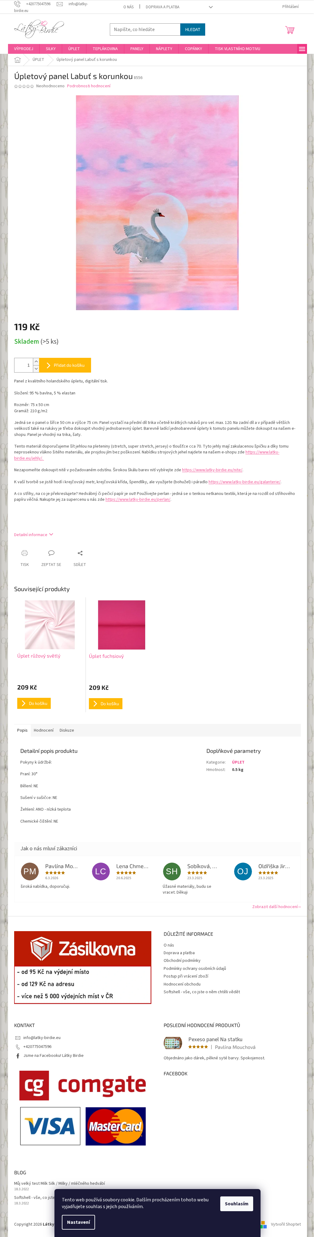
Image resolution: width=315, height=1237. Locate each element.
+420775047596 (37, 1047)
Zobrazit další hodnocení (275, 907)
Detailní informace (30, 535)
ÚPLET (238, 762)
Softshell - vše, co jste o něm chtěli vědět (202, 992)
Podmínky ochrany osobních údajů (195, 969)
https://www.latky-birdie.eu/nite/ (212, 470)
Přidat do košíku (69, 365)
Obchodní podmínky (182, 961)
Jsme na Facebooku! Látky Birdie (53, 1056)
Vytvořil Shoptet (286, 1224)
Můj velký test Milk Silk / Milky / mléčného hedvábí (59, 1184)
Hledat (192, 29)
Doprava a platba (162, 7)
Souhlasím (237, 1203)
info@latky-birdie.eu (42, 1038)
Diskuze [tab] (67, 730)
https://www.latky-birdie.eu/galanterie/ (245, 482)
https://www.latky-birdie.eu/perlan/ (138, 499)
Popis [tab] (22, 730)
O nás (128, 7)
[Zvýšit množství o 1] (36, 361)
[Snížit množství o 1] (36, 368)
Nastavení (78, 1222)
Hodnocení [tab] (44, 730)
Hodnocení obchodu (182, 984)
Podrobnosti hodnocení (88, 86)
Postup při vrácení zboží (186, 976)
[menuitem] (23, 49)
